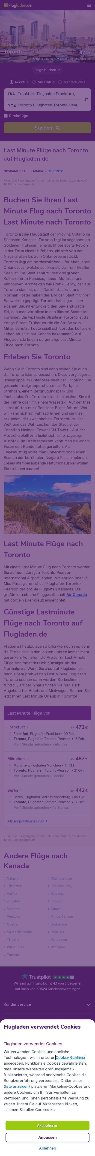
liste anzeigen (17, 1086)
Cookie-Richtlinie (70, 1057)
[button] (47, 1148)
